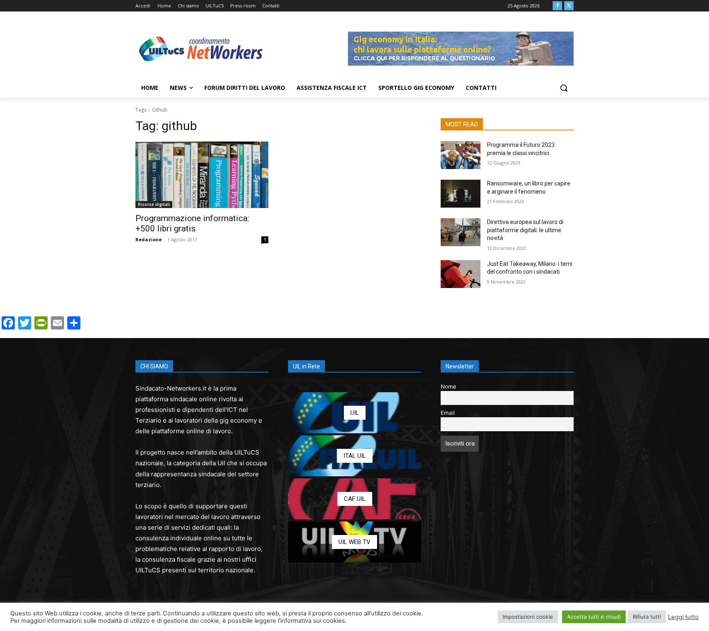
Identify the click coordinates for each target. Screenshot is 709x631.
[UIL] (354, 412)
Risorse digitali (154, 204)
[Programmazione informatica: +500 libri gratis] (201, 175)
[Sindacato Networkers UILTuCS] (201, 48)
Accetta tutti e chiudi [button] (594, 616)
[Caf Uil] (354, 498)
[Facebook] (557, 6)
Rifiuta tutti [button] (647, 616)
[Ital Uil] (354, 455)
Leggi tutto (683, 617)
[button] (564, 88)
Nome (448, 386)
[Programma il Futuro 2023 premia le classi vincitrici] (460, 155)
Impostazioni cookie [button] (528, 616)
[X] (569, 6)
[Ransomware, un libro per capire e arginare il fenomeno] (460, 194)
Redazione (148, 239)
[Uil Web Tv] (354, 541)
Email (448, 412)
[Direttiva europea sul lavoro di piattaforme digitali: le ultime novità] (460, 232)
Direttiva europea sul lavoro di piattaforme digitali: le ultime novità (525, 230)
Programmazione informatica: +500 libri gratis (192, 223)
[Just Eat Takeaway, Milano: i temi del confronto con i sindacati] (460, 274)
